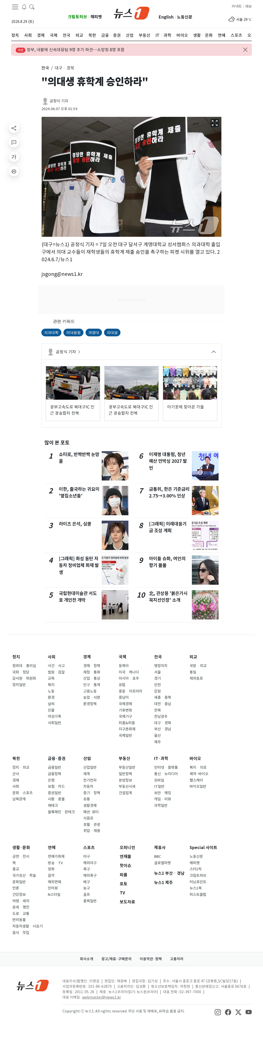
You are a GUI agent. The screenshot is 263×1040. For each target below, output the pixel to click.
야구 (86, 856)
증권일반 (54, 793)
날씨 (51, 704)
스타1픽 (196, 869)
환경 (51, 697)
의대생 (112, 332)
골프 (86, 894)
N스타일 (54, 894)
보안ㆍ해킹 (162, 793)
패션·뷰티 (91, 812)
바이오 (195, 758)
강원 (157, 691)
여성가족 (54, 716)
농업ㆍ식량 (91, 697)
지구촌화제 (127, 729)
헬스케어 (196, 780)
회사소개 (86, 959)
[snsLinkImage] (218, 1011)
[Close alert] (245, 50)
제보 (248, 6)
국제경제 (125, 704)
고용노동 (90, 691)
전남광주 (160, 716)
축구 (86, 869)
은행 (51, 780)
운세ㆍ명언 (20, 907)
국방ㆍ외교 (198, 665)
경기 (157, 678)
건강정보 (19, 894)
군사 (15, 774)
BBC (157, 856)
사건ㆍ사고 (56, 665)
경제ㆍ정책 (91, 665)
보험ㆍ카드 (56, 786)
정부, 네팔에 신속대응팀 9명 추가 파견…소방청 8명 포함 (71, 49)
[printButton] (14, 171)
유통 (86, 799)
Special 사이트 (203, 847)
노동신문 (184, 17)
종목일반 (90, 901)
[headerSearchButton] (31, 7)
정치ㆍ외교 (20, 767)
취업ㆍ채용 (91, 830)
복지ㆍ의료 (198, 767)
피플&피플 (127, 723)
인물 (51, 710)
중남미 (124, 697)
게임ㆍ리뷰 (162, 799)
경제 (87, 657)
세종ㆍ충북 (162, 697)
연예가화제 (56, 856)
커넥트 (237, 6)
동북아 (124, 665)
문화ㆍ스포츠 (22, 793)
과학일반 (160, 805)
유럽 (122, 685)
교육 (51, 678)
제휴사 (160, 847)
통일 (193, 672)
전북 (157, 710)
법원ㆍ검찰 (56, 672)
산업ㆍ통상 (91, 678)
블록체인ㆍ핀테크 (61, 812)
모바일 (159, 780)
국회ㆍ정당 (20, 672)
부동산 (124, 758)
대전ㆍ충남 (162, 704)
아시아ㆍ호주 (129, 678)
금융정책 (54, 774)
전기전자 (90, 780)
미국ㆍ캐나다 (129, 672)
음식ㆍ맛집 (20, 932)
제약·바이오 (199, 774)
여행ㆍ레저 (20, 901)
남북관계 (19, 799)
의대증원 (73, 332)
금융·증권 (56, 758)
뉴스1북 (196, 888)
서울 (157, 672)
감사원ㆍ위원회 (24, 678)
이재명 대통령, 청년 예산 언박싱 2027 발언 (168, 461)
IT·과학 (161, 758)
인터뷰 (53, 888)
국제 (122, 657)
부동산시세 (127, 786)
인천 (157, 685)
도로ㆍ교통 (20, 913)
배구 (86, 882)
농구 (86, 888)
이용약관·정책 (151, 959)
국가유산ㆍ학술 (24, 875)
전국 (158, 657)
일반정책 (125, 774)
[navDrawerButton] (15, 7)
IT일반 (159, 786)
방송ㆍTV (55, 863)
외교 (193, 657)
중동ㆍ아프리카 (130, 691)
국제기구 (125, 716)
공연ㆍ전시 (20, 856)
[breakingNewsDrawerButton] (24, 7)
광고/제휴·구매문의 (116, 959)
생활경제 (90, 805)
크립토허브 (77, 17)
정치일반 (19, 685)
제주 (157, 742)
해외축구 (90, 875)
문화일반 (19, 882)
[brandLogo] (131, 12)
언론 (15, 888)
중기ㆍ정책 (91, 793)
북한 (16, 758)
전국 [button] (45, 68)
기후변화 (125, 710)
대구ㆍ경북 (162, 723)
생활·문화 (21, 847)
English (166, 17)
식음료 (88, 818)
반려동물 (19, 919)
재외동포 (196, 678)
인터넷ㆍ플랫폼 (166, 767)
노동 (51, 691)
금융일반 (54, 767)
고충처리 (176, 959)
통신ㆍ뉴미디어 (166, 774)
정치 (16, 657)
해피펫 (96, 17)
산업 (87, 758)
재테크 (53, 805)
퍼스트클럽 (198, 894)
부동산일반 (127, 767)
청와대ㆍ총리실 (24, 665)
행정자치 (160, 665)
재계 (86, 774)
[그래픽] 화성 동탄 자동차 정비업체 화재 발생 (79, 565)
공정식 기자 (59, 101)
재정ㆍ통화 (91, 672)
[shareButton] (14, 128)
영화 (51, 869)
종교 (15, 869)
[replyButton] (14, 142)
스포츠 (89, 847)
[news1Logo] (32, 985)
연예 (51, 847)
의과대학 (51, 332)
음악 (51, 875)
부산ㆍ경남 (162, 729)
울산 (157, 735)
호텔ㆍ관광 (91, 824)
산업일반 (90, 767)
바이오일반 (198, 786)
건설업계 (125, 793)
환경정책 (90, 704)
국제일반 (125, 735)
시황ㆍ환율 (56, 799)
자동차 (88, 786)
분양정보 (125, 780)
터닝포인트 (198, 882)
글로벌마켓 (162, 863)
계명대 (93, 332)
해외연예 (54, 882)
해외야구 (90, 863)
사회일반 (54, 723)
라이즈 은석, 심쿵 (75, 524)
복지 (51, 685)
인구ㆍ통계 (91, 685)
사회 (51, 657)
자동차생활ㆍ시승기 (27, 926)
